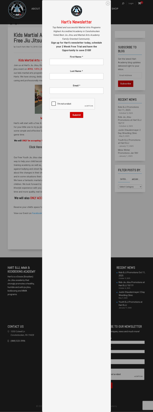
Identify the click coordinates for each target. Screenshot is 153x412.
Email (76, 85)
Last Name (76, 71)
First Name (76, 56)
